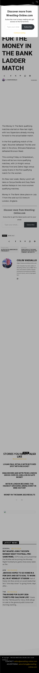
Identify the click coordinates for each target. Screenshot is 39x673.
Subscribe (28, 27)
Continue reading (19, 33)
